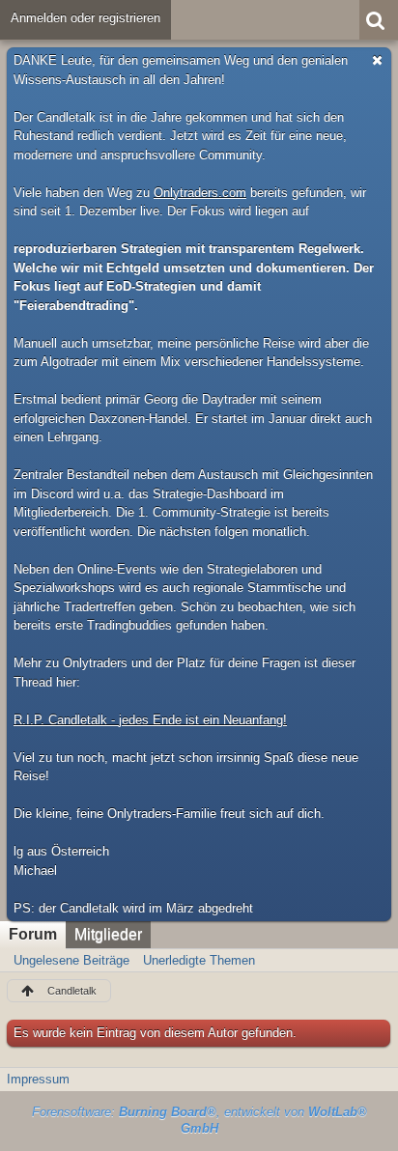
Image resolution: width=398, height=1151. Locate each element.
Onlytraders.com (200, 192)
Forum (33, 934)
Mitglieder (108, 934)
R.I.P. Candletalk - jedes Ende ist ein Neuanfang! (150, 720)
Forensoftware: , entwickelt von (199, 1120)
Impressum (38, 1079)
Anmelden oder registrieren (85, 18)
